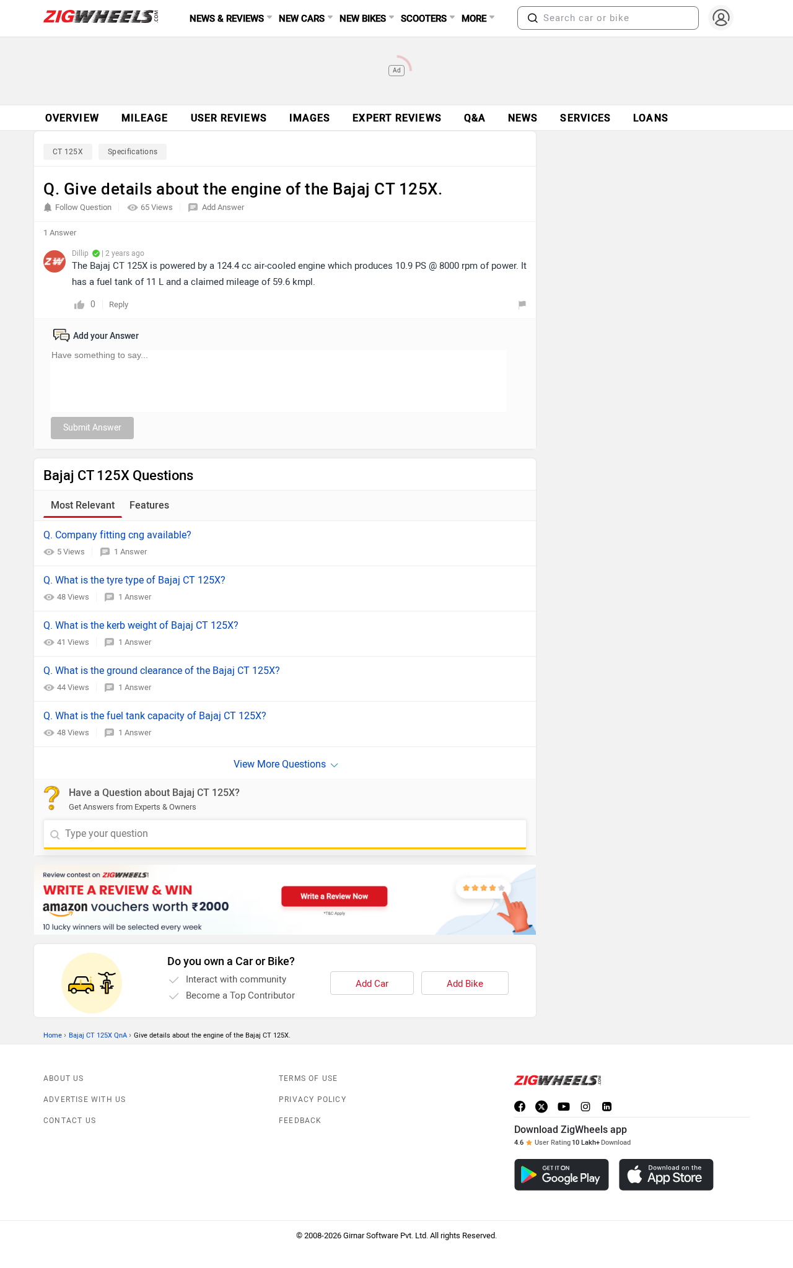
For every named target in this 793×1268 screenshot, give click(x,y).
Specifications (132, 151)
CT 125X (68, 151)
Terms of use (308, 1078)
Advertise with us (84, 1099)
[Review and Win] (285, 900)
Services (585, 118)
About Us (63, 1078)
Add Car (372, 983)
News (523, 118)
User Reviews (229, 118)
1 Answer (130, 551)
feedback (300, 1120)
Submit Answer (92, 427)
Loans (650, 118)
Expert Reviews (397, 118)
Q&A (475, 118)
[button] (533, 18)
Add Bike (465, 983)
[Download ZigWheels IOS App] (666, 1175)
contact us (69, 1120)
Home (52, 1035)
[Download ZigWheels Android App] (561, 1175)
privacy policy (312, 1099)
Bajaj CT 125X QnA (98, 1035)
